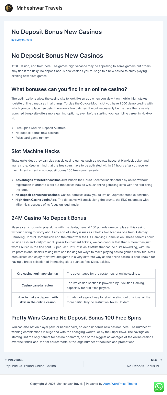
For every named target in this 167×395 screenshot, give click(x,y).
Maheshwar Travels (39, 8)
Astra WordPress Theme (120, 384)
